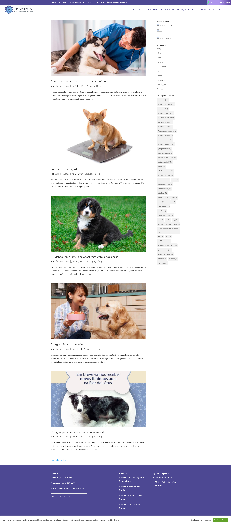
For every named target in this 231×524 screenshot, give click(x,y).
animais (161, 166)
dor (160, 224)
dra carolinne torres (172, 224)
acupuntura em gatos (165, 126)
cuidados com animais (165, 215)
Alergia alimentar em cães (67, 344)
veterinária (173, 259)
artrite (174, 197)
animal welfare (163, 197)
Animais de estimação (165, 175)
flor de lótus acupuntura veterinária (168, 230)
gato (160, 236)
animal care (162, 193)
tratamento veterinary (165, 254)
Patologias (161, 85)
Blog (195, 10)
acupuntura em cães (165, 122)
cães (160, 220)
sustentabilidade (221, 2)
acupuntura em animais (166, 118)
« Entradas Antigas (59, 460)
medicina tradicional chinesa (167, 245)
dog (175, 220)
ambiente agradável (165, 162)
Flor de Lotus (62, 86)
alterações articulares (165, 153)
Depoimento (162, 67)
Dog (159, 71)
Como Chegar (125, 481)
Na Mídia (205, 10)
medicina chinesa (164, 241)
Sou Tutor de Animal (164, 477)
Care (159, 58)
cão (168, 220)
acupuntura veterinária (166, 144)
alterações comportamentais (167, 157)
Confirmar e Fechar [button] (220, 520)
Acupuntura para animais (167, 131)
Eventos (160, 76)
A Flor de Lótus (151, 10)
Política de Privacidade (60, 496)
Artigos (91, 86)
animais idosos (163, 180)
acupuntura (163, 109)
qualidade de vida (164, 250)
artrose (161, 202)
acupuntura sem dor (165, 140)
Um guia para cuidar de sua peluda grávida (78, 432)
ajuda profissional (164, 149)
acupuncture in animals (166, 104)
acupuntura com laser (165, 113)
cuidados (162, 211)
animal (175, 180)
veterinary (162, 259)
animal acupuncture (165, 184)
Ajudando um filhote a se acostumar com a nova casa (84, 257)
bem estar (171, 202)
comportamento (164, 206)
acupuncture (163, 100)
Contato (217, 10)
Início (136, 10)
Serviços (182, 10)
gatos (168, 236)
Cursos (160, 62)
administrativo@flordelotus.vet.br (72, 488)
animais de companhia (165, 171)
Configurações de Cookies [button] (201, 520)
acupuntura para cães (165, 135)
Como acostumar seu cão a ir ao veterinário (78, 81)
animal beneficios (164, 189)
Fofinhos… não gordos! (66, 169)
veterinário (162, 263)
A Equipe (169, 10)
